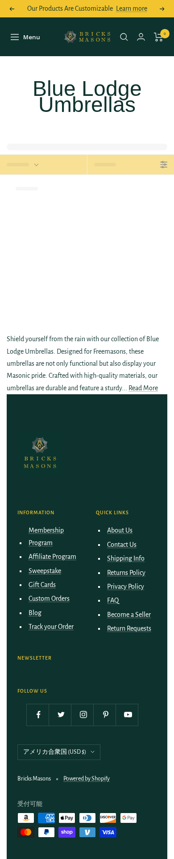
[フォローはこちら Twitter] (61, 715)
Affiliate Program (52, 556)
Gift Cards (42, 584)
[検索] (124, 37)
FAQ (113, 600)
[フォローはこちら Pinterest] (105, 715)
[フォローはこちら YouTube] (128, 715)
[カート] (158, 37)
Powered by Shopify (86, 779)
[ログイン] (141, 37)
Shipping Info (126, 558)
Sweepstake (45, 570)
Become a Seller (129, 614)
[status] (43, 164)
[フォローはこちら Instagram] (83, 715)
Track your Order (51, 626)
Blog (35, 612)
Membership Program (46, 536)
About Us (120, 530)
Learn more (131, 8)
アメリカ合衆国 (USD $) (54, 752)
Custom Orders (49, 598)
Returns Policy (126, 572)
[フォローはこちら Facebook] (39, 715)
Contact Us (122, 544)
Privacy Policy (125, 586)
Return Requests (129, 628)
